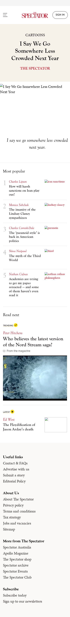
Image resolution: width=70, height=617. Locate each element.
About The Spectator (18, 499)
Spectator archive (16, 565)
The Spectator (35, 68)
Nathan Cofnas (18, 274)
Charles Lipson (18, 182)
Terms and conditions (19, 511)
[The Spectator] (35, 15)
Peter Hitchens (12, 333)
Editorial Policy (14, 481)
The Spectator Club (17, 577)
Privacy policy (13, 505)
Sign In (60, 15)
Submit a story (14, 475)
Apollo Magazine (15, 553)
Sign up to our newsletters (22, 601)
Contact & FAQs (15, 463)
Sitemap (9, 529)
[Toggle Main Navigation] (9, 15)
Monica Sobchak (19, 205)
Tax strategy (12, 517)
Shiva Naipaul (18, 251)
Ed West (9, 419)
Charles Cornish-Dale (21, 228)
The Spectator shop (17, 559)
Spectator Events (15, 571)
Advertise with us (16, 469)
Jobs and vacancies (17, 523)
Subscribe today (15, 595)
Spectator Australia (17, 547)
